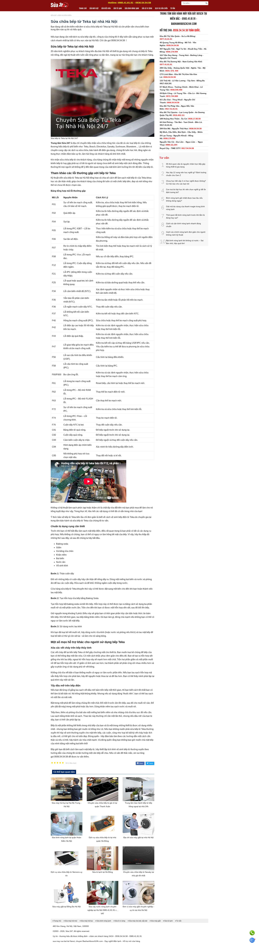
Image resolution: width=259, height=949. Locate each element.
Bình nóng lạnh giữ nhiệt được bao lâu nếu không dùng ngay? (184, 199)
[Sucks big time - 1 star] (52, 762)
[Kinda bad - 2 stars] (54, 762)
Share (141, 763)
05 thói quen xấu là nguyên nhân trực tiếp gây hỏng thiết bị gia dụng (185, 165)
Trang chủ (83, 8)
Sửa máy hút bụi (87, 921)
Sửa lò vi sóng (147, 8)
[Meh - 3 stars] (57, 762)
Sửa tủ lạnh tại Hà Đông (102, 872)
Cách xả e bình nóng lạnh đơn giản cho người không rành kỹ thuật (185, 233)
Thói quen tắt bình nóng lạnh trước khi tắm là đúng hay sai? (185, 216)
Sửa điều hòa (106, 8)
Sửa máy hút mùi (71, 921)
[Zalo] (252, 940)
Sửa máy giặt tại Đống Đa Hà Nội (66, 907)
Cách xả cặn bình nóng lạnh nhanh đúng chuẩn (183, 224)
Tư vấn (172, 8)
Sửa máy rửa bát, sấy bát (138, 921)
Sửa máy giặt (93, 8)
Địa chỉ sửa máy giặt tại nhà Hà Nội (138, 837)
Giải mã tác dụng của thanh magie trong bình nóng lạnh (185, 207)
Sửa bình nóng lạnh (132, 8)
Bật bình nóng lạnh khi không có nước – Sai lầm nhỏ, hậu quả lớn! (184, 241)
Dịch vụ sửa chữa (161, 8)
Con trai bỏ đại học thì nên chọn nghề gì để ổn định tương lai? (186, 190)
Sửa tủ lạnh (117, 8)
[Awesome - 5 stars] (63, 762)
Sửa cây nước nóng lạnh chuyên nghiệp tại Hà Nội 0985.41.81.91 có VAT (102, 910)
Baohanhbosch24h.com (184, 24)
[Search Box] (207, 3)
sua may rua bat (60, 941)
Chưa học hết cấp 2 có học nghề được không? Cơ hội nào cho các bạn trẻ (186, 182)
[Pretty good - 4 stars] (60, 762)
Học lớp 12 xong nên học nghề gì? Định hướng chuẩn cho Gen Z (186, 173)
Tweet (151, 763)
